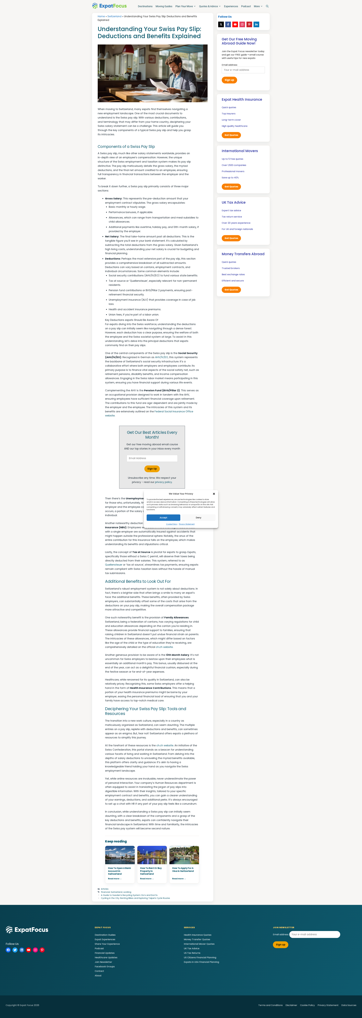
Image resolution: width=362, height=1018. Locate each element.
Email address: (281, 934)
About (98, 975)
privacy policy (163, 482)
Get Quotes (231, 135)
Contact (99, 971)
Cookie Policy (171, 524)
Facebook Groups (105, 966)
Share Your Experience (107, 944)
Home (101, 16)
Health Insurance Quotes (197, 935)
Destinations (145, 6)
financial (105, 892)
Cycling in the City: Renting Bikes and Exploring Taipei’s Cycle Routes (135, 898)
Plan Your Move (184, 6)
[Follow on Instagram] (242, 24)
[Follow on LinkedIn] (256, 24)
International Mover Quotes (199, 944)
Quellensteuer (113, 564)
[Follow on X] (221, 24)
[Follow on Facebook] (228, 24)
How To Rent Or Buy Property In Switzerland (151, 871)
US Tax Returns (192, 953)
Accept (163, 517)
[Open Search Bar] (267, 6)
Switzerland (114, 16)
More (257, 6)
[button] (214, 493)
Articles (104, 889)
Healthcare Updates (106, 957)
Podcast (246, 6)
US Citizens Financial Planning (200, 957)
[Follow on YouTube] (235, 24)
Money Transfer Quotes (197, 939)
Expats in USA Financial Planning (201, 962)
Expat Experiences (105, 939)
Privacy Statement (187, 524)
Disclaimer (291, 1005)
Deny (198, 517)
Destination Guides (105, 935)
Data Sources (348, 1005)
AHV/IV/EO (161, 357)
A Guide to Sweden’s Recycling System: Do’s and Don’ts (129, 895)
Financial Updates (105, 953)
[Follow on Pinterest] (249, 24)
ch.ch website (164, 647)
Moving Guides (164, 6)
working (127, 892)
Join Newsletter (103, 962)
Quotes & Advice (208, 6)
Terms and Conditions (270, 1005)
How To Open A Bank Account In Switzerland (119, 871)
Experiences (231, 6)
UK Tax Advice (191, 948)
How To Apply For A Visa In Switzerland (183, 870)
